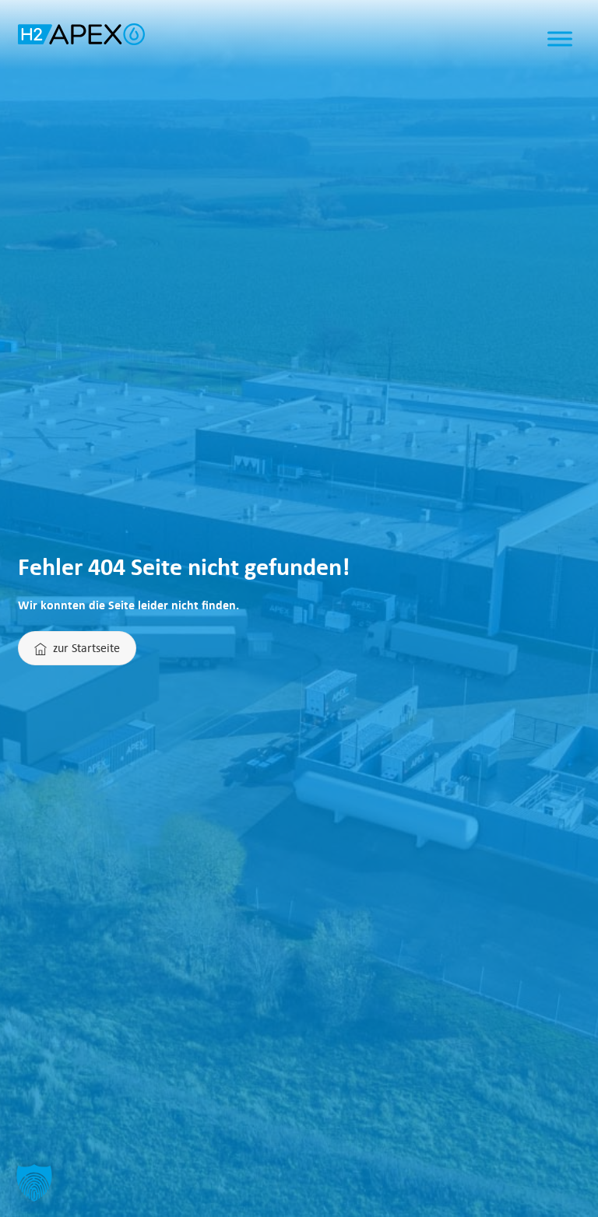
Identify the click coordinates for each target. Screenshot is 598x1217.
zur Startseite (86, 647)
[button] (34, 1183)
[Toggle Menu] (559, 38)
